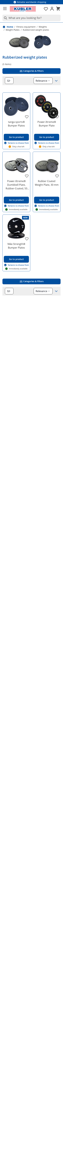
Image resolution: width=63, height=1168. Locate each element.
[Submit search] (4, 18)
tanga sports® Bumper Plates (16, 123)
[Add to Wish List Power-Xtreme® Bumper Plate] (57, 117)
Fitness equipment (25, 26)
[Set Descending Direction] (56, 81)
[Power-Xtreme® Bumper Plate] (46, 106)
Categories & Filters (33, 70)
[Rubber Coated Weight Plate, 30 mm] (46, 165)
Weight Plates (13, 29)
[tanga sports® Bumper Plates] (16, 106)
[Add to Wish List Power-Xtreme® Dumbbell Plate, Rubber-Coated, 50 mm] (27, 176)
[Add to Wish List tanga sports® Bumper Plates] (27, 117)
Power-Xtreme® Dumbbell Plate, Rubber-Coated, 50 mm (16, 184)
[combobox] (31, 18)
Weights (43, 26)
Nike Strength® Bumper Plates (16, 245)
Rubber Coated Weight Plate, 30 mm (47, 182)
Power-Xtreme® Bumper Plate (46, 123)
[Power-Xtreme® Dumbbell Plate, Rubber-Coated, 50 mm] (16, 165)
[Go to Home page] (23, 8)
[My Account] (52, 9)
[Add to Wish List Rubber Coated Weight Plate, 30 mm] (57, 176)
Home (10, 26)
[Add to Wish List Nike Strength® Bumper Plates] (27, 239)
